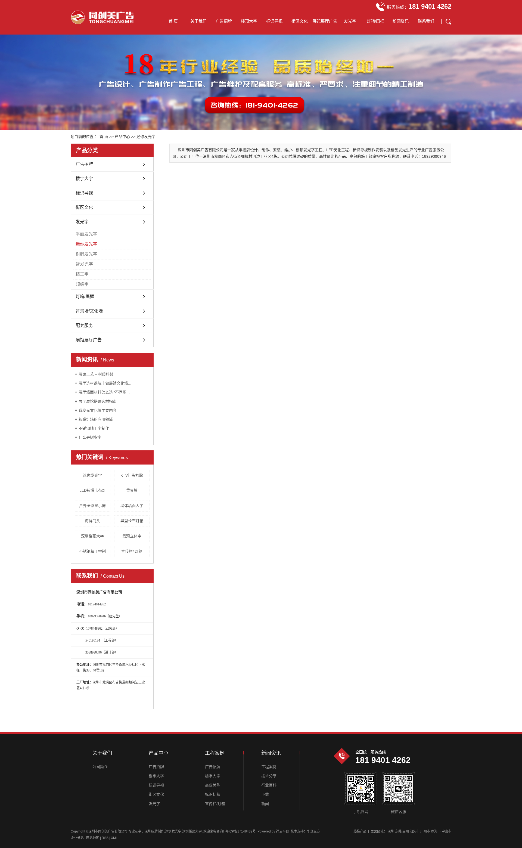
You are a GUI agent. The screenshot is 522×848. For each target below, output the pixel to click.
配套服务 (84, 325)
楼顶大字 (249, 21)
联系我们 (426, 21)
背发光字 (84, 264)
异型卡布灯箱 (131, 521)
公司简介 (100, 767)
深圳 (391, 831)
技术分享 (268, 776)
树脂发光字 (86, 254)
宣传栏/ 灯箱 (131, 551)
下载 (265, 794)
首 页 (173, 21)
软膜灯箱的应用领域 (96, 419)
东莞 (398, 831)
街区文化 (299, 21)
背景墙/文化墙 (89, 311)
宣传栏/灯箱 (215, 803)
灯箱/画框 (375, 21)
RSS (105, 838)
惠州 (405, 831)
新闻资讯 (401, 21)
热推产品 (359, 831)
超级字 (82, 284)
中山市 (446, 831)
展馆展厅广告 (325, 21)
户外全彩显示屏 (92, 505)
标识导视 (274, 21)
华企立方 (313, 831)
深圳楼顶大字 (92, 536)
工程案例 (268, 767)
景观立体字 (131, 536)
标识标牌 (212, 794)
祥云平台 (282, 831)
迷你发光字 (146, 136)
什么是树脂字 (90, 437)
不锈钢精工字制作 (94, 428)
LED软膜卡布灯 (92, 490)
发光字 (350, 21)
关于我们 (198, 21)
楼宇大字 (84, 178)
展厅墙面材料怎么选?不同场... (104, 392)
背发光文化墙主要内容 (98, 410)
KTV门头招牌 (131, 475)
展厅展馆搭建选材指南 (98, 401)
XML (114, 838)
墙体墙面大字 (131, 505)
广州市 (425, 831)
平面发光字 (86, 234)
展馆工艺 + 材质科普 (96, 374)
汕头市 (415, 831)
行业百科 (268, 785)
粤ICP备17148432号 (240, 831)
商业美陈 (212, 785)
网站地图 (93, 838)
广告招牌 (224, 21)
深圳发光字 (173, 831)
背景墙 (132, 490)
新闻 (265, 803)
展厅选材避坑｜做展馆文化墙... (105, 383)
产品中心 (122, 136)
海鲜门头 (92, 521)
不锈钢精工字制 (92, 551)
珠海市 (436, 831)
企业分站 (77, 838)
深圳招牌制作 (154, 831)
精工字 (82, 274)
